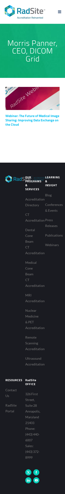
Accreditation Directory (31, 202)
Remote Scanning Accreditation (31, 343)
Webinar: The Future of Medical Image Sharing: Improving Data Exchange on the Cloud (32, 120)
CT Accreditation (31, 217)
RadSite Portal (11, 408)
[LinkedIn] (28, 480)
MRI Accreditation (31, 298)
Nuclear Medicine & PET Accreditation (31, 319)
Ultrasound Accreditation (31, 361)
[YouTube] (36, 480)
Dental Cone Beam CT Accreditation (31, 241)
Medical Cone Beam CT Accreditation (31, 274)
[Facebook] (36, 472)
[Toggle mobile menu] (60, 12)
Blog (48, 195)
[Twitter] (28, 472)
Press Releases (51, 223)
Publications (51, 235)
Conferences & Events (51, 207)
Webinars (51, 245)
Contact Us (11, 393)
